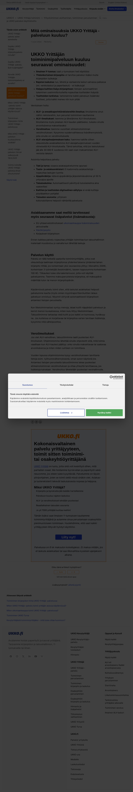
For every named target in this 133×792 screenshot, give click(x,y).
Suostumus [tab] (27, 385)
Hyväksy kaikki (104, 412)
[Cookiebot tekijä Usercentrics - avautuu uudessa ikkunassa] (111, 377)
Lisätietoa (64, 412)
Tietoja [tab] (105, 385)
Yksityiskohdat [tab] (66, 385)
